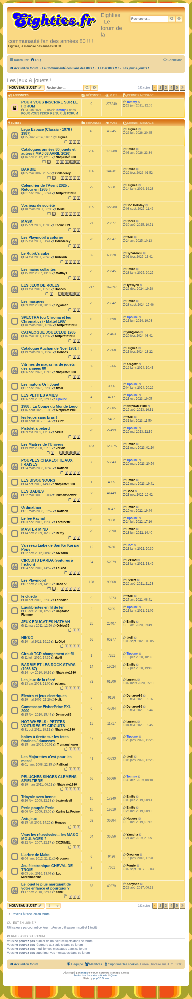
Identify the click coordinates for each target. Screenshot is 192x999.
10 (62, 162)
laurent (131, 679)
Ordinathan (31, 507)
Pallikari (62, 764)
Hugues (62, 137)
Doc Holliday (135, 205)
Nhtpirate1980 (66, 157)
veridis (61, 448)
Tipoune (132, 317)
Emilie (130, 149)
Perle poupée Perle (37, 808)
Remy (60, 533)
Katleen (62, 468)
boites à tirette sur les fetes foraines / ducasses (44, 739)
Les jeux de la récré (38, 680)
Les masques (32, 301)
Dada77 (61, 584)
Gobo (130, 491)
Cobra (130, 221)
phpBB (84, 972)
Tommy (60, 110)
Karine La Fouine (68, 811)
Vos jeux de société (38, 205)
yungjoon (133, 332)
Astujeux (29, 819)
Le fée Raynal (33, 518)
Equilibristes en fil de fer (42, 607)
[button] (182, 88)
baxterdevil (64, 800)
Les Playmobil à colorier (42, 237)
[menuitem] (35, 60)
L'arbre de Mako (35, 855)
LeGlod (61, 568)
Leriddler (61, 600)
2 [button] (160, 87)
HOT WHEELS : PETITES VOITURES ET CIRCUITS (43, 724)
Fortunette (63, 522)
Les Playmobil (33, 580)
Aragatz (132, 364)
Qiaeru (114, 975)
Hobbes (60, 289)
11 (67, 162)
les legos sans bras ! (39, 417)
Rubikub (61, 257)
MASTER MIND (34, 529)
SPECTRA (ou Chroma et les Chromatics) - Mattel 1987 (46, 319)
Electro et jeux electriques (43, 696)
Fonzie (131, 865)
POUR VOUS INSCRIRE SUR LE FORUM (49, 113)
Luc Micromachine (41, 875)
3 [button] (166, 87)
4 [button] (171, 87)
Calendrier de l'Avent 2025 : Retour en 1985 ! (45, 187)
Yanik (60, 892)
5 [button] (177, 87)
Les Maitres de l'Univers (42, 444)
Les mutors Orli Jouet (40, 384)
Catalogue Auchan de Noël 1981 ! (50, 348)
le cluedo (29, 596)
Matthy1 (61, 273)
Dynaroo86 (134, 253)
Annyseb (132, 884)
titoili (129, 237)
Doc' (129, 545)
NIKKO (27, 638)
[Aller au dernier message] (139, 102)
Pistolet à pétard (35, 428)
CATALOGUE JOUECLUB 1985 (48, 332)
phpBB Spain (101, 978)
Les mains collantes (38, 269)
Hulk (58, 699)
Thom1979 (62, 225)
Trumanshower (65, 495)
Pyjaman (62, 305)
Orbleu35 (63, 625)
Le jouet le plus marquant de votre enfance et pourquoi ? (46, 886)
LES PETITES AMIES (39, 395)
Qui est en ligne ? (21, 922)
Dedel (61, 209)
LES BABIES (32, 491)
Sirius (59, 432)
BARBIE (28, 169)
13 (77, 162)
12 (72, 162)
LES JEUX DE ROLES (40, 285)
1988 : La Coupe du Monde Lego (49, 406)
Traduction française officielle (90, 975)
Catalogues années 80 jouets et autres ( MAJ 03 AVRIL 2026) (48, 151)
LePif (60, 421)
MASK (26, 221)
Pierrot (131, 580)
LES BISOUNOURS (38, 480)
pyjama (60, 683)
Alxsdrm (62, 553)
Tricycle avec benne (38, 797)
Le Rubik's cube (35, 253)
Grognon (62, 858)
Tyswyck (132, 285)
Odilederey (63, 173)
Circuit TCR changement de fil (47, 654)
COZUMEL (63, 842)
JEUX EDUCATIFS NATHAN (45, 622)
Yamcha (132, 834)
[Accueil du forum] (54, 20)
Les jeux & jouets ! (29, 80)
